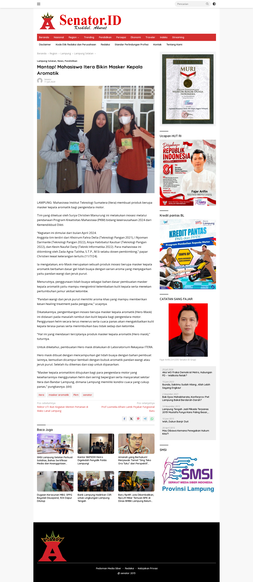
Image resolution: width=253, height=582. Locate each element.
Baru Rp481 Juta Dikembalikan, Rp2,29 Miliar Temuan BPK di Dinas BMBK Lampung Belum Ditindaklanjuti (136, 498)
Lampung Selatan (46, 60)
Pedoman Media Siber (108, 568)
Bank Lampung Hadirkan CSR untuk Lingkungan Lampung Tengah (94, 498)
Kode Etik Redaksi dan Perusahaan (76, 44)
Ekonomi (136, 37)
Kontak (157, 44)
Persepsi (121, 37)
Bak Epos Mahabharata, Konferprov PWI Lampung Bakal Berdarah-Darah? (185, 398)
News (60, 60)
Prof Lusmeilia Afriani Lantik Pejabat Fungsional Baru (128, 406)
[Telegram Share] (145, 418)
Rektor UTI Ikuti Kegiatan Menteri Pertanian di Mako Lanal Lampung (62, 406)
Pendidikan (105, 37)
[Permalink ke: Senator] (40, 80)
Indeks (163, 37)
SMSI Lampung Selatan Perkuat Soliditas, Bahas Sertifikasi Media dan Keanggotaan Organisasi (55, 460)
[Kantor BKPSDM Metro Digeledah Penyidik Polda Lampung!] (96, 444)
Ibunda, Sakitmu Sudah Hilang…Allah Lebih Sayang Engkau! (186, 386)
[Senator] (81, 20)
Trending (89, 37)
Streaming (178, 37)
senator (87, 394)
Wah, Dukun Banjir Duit (175, 421)
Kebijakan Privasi (148, 568)
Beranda (44, 37)
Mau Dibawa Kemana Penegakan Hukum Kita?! (185, 432)
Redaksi (105, 44)
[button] (207, 4)
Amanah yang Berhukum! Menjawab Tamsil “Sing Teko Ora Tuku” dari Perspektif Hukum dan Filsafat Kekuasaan (136, 460)
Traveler (150, 37)
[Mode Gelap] (214, 4)
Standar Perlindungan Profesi (132, 44)
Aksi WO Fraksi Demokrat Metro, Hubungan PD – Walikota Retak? (187, 374)
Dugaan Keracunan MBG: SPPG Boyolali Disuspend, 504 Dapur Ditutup (54, 498)
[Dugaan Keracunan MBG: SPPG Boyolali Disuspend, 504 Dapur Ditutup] (55, 481)
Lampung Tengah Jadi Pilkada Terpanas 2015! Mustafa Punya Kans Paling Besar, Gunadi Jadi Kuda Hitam (185, 411)
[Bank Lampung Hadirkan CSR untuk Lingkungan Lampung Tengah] (96, 481)
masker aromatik (59, 394)
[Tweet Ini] (131, 418)
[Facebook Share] (124, 418)
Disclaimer (45, 44)
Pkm (75, 394)
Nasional (59, 37)
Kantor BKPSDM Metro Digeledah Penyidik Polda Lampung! (92, 460)
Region (73, 37)
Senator (47, 79)
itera (41, 394)
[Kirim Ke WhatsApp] (152, 418)
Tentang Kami (174, 44)
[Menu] (39, 4)
